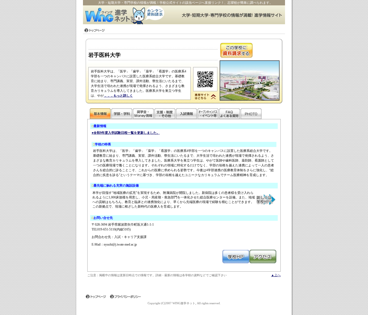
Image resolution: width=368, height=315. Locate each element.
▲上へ (276, 275)
